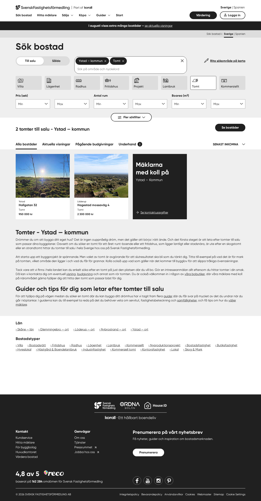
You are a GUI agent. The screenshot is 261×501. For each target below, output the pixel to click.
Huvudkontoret (26, 452)
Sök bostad (24, 15)
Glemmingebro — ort (54, 329)
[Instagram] (158, 480)
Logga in (234, 15)
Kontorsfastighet (153, 349)
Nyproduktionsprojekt (165, 345)
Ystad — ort (140, 329)
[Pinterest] (169, 480)
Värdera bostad (27, 457)
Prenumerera (148, 452)
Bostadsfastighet (199, 345)
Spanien (239, 7)
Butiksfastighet (227, 345)
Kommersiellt (135, 345)
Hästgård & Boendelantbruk (57, 349)
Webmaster (204, 494)
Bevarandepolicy (152, 494)
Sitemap (219, 494)
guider (168, 296)
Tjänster (80, 442)
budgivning (85, 274)
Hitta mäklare (47, 15)
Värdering (203, 15)
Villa (20, 345)
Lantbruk (114, 345)
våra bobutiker (195, 274)
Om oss (79, 437)
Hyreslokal (24, 349)
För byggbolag (26, 447)
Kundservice (24, 437)
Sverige (226, 7)
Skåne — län (25, 329)
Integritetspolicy (130, 494)
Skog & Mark (193, 349)
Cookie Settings (235, 494)
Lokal (175, 349)
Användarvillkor (174, 494)
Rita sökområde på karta (227, 61)
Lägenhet (94, 345)
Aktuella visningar (56, 144)
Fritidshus (58, 345)
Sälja (65, 15)
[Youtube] (147, 480)
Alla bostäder (26, 144)
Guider (101, 15)
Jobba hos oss (84, 452)
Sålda (56, 61)
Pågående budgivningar (94, 144)
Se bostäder (230, 127)
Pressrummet (83, 447)
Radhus (76, 345)
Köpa (82, 15)
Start (119, 15)
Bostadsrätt (37, 345)
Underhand (127, 144)
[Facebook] (137, 480)
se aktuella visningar (159, 26)
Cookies (190, 494)
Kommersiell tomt (124, 349)
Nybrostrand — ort (113, 329)
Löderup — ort (85, 329)
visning (71, 274)
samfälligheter (187, 300)
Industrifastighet (94, 349)
